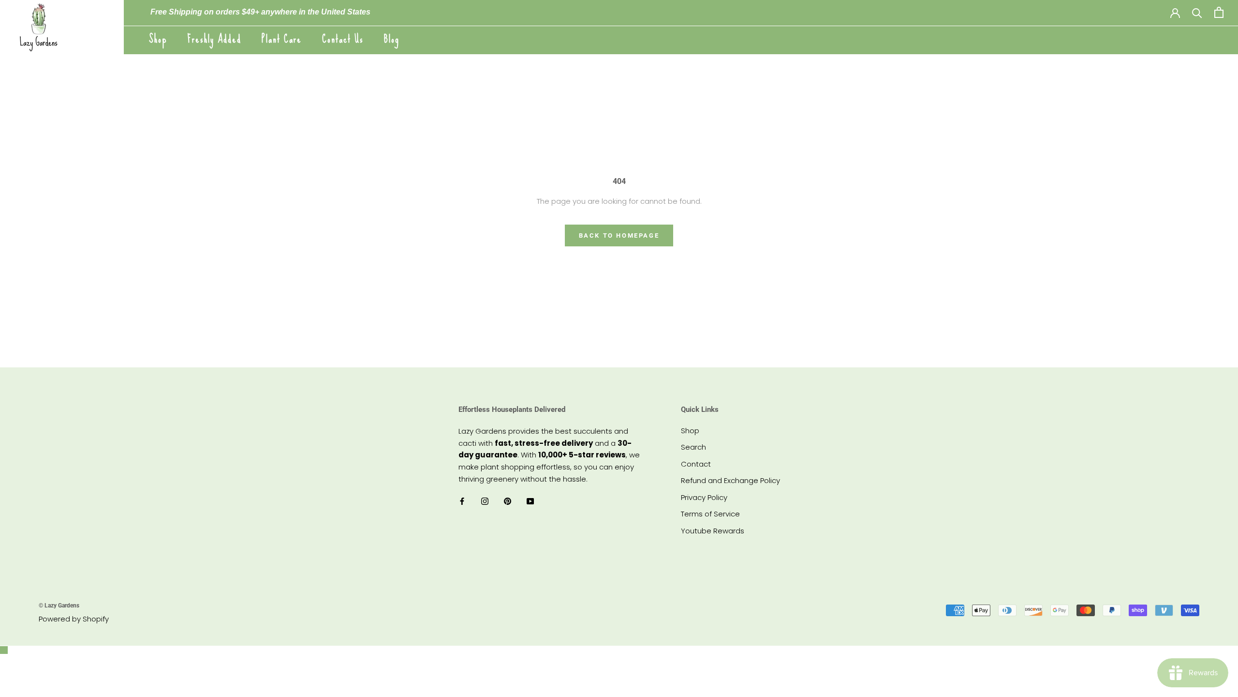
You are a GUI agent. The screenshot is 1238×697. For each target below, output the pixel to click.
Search (693, 447)
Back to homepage (619, 235)
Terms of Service (710, 514)
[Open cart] (1218, 12)
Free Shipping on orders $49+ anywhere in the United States (260, 12)
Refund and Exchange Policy (730, 480)
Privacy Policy (704, 497)
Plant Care (282, 39)
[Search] (1197, 12)
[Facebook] (462, 501)
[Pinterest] (507, 501)
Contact (696, 464)
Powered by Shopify (74, 619)
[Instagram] (484, 501)
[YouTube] (530, 501)
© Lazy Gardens (59, 605)
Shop (158, 39)
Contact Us (343, 39)
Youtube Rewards (712, 531)
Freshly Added (214, 39)
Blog (391, 39)
